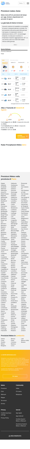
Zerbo (22, 327)
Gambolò (13, 187)
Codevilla (3, 299)
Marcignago (14, 223)
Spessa (23, 244)
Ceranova (3, 281)
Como (2, 340)
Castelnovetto (4, 276)
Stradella (23, 246)
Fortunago (4, 328)
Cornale (3, 306)
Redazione (19, 394)
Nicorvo (13, 267)
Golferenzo (14, 197)
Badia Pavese (5, 194)
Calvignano (4, 237)
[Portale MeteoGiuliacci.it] (5, 3)
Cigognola (4, 295)
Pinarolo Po (14, 297)
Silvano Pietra (25, 239)
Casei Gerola (4, 258)
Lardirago (13, 213)
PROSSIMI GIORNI (14, 60)
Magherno (14, 222)
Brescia (13, 338)
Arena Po (3, 192)
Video (17, 388)
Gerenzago (14, 192)
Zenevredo (24, 325)
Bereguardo (4, 211)
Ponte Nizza (14, 300)
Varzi (22, 292)
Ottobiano (13, 274)
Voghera (23, 316)
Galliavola (14, 183)
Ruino (22, 185)
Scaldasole (24, 236)
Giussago (13, 194)
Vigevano (23, 306)
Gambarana (14, 185)
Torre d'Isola (24, 262)
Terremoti (4, 400)
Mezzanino (14, 236)
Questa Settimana (5, 49)
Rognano (13, 325)
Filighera (3, 327)
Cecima (3, 279)
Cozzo (2, 316)
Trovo (22, 278)
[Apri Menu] (28, 3)
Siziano (23, 241)
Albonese (3, 188)
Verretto (23, 300)
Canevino (3, 244)
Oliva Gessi (14, 272)
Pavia (12, 281)
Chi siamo (15, 376)
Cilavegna (4, 297)
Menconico (14, 229)
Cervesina (4, 292)
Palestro (13, 276)
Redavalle (14, 306)
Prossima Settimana (6, 51)
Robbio (13, 313)
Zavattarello (24, 320)
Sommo (23, 243)
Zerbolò (23, 328)
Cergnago (3, 286)
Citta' (2, 391)
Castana (3, 265)
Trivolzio (23, 274)
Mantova (13, 344)
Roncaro (13, 328)
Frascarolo (4, 330)
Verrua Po (24, 302)
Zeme (22, 323)
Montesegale (14, 253)
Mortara (13, 265)
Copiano (3, 302)
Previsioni (4, 388)
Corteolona (4, 307)
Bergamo (3, 345)
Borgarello (4, 213)
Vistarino (23, 314)
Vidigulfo (23, 304)
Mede (12, 227)
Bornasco (3, 223)
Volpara (23, 318)
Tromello (23, 276)
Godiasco (13, 195)
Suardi (23, 248)
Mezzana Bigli (15, 230)
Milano (3, 344)
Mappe (3, 397)
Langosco (13, 211)
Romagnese (14, 327)
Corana (3, 304)
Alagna (3, 183)
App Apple (19, 413)
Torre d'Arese (24, 257)
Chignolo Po (4, 293)
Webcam (3, 394)
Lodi (22, 338)
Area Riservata (15, 436)
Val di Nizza (24, 279)
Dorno (2, 321)
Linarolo (13, 215)
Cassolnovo (4, 264)
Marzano (13, 225)
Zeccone (23, 321)
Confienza (4, 300)
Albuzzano (4, 190)
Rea (12, 304)
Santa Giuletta (25, 211)
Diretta (3, 403)
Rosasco (13, 330)
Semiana (23, 237)
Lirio (12, 216)
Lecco (12, 345)
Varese (3, 338)
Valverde (23, 290)
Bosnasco (3, 225)
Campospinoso (5, 239)
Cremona (13, 342)
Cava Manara (4, 278)
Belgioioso (4, 209)
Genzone (13, 190)
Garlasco (13, 188)
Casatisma (4, 257)
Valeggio (23, 281)
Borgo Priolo (4, 215)
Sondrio (3, 342)
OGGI (3, 60)
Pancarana (14, 278)
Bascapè (3, 199)
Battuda (3, 208)
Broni (2, 236)
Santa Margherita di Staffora (24, 218)
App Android (19, 416)
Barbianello (4, 197)
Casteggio (4, 267)
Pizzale (13, 299)
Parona (13, 279)
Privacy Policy (5, 418)
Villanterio (24, 313)
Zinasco (23, 330)
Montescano (14, 251)
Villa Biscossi (25, 307)
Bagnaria (3, 195)
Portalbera (14, 302)
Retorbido (13, 307)
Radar (2, 53)
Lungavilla (14, 220)
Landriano (14, 209)
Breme (3, 230)
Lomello (13, 218)
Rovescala (24, 183)
